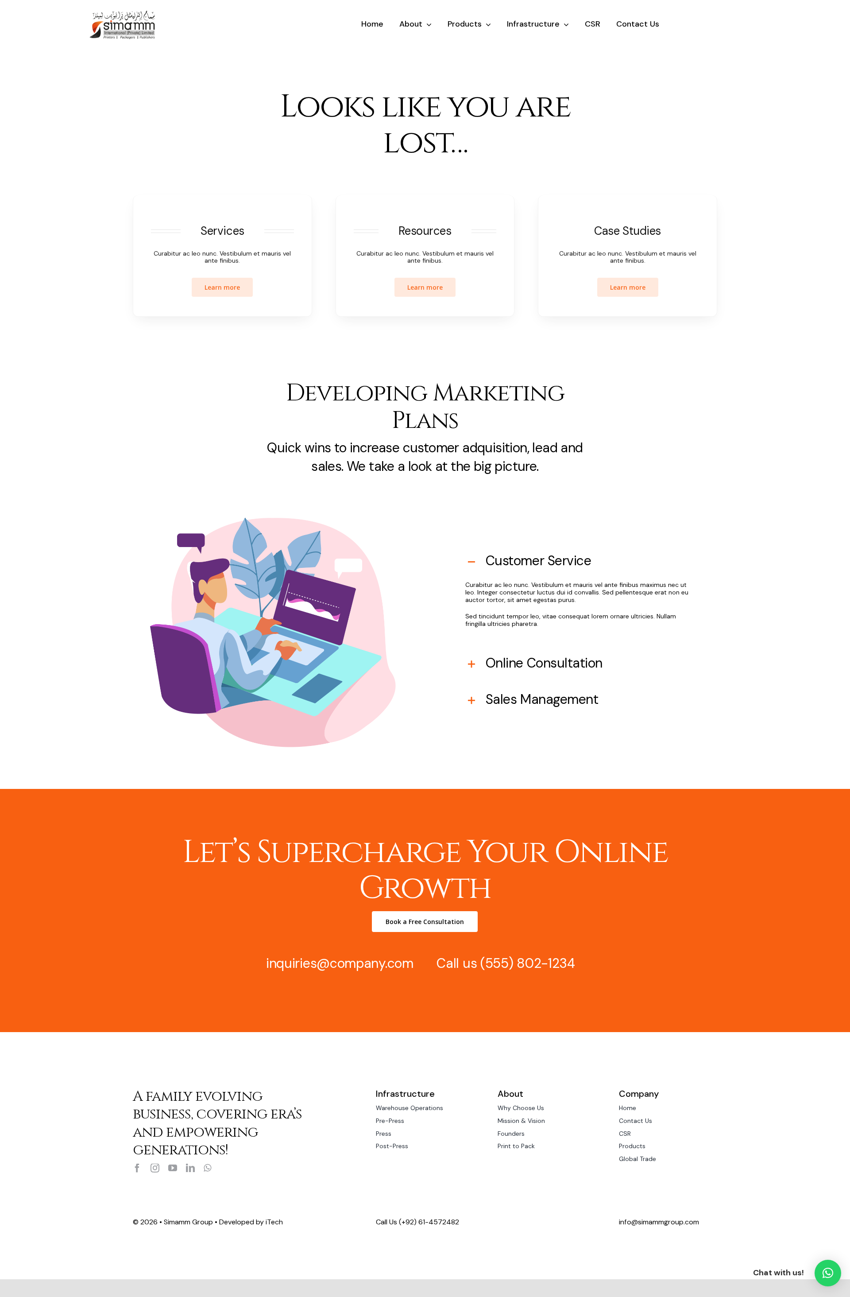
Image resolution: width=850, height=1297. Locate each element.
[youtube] (172, 1168)
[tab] (577, 561)
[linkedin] (190, 1168)
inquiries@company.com (339, 963)
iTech (274, 1222)
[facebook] (137, 1168)
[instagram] (155, 1168)
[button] (828, 1273)
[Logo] (122, 13)
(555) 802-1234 (527, 963)
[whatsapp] (207, 1168)
